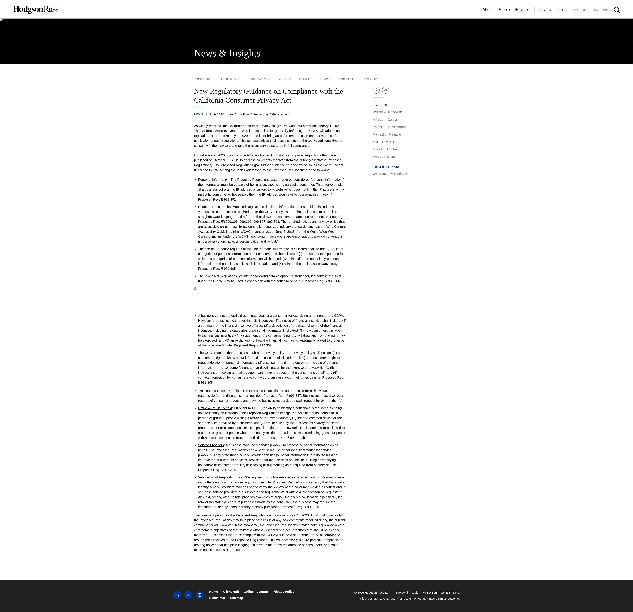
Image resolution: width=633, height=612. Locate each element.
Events (305, 79)
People (504, 9)
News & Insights (553, 10)
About (487, 9)
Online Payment (256, 591)
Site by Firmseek (407, 592)
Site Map (236, 598)
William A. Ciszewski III (389, 112)
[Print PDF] (376, 90)
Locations (599, 10)
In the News (229, 79)
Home (213, 591)
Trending (202, 79)
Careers (579, 10)
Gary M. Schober (385, 149)
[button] (385, 90)
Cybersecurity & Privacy (390, 173)
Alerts (285, 79)
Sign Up (370, 79)
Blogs (325, 79)
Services (522, 9)
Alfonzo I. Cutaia (385, 119)
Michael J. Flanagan (387, 134)
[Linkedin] (177, 598)
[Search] (617, 10)
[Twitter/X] (188, 598)
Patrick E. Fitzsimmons (389, 127)
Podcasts (347, 79)
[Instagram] (200, 598)
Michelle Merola (384, 142)
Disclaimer (217, 598)
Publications (259, 79)
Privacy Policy (283, 591)
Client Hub (231, 591)
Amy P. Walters (384, 156)
